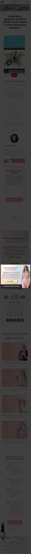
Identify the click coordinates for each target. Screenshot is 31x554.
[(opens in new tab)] (15, 277)
